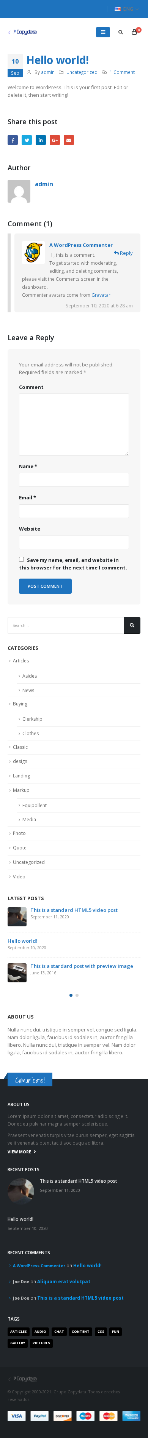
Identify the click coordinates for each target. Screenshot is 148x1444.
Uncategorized (82, 72)
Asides (29, 676)
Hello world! (23, 940)
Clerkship (32, 719)
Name (28, 466)
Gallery (17, 1343)
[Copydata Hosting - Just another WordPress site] (23, 32)
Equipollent (34, 805)
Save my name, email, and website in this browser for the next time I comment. (73, 563)
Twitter (27, 140)
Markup (21, 790)
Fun (115, 1331)
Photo (19, 833)
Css (101, 1331)
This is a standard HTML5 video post (74, 910)
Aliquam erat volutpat (63, 1281)
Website (29, 528)
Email (69, 140)
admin (48, 72)
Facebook (13, 140)
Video (19, 876)
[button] (71, 995)
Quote (20, 847)
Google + (55, 140)
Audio (40, 1331)
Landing (21, 775)
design (20, 761)
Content (81, 1331)
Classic (20, 747)
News (28, 690)
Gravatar (100, 295)
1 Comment (122, 72)
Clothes (30, 733)
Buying (20, 703)
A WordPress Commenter (81, 244)
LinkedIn (41, 140)
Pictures (41, 1343)
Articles (21, 660)
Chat (59, 1331)
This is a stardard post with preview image (81, 966)
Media (29, 819)
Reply (126, 252)
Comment (31, 387)
